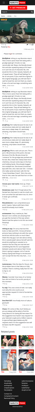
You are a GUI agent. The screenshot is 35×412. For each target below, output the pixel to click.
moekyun (25, 385)
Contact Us (8, 394)
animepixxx (8, 385)
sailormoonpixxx (27, 381)
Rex (2, 348)
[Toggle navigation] (3, 3)
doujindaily (8, 383)
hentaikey (7, 381)
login (10, 54)
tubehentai (25, 388)
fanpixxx (25, 383)
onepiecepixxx (9, 388)
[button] (2, 31)
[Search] (32, 12)
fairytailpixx (8, 390)
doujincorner (26, 390)
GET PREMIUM (18, 7)
